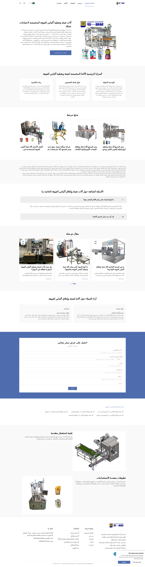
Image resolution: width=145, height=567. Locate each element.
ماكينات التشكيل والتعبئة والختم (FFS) (68, 539)
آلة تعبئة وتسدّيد (74, 533)
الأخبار (65, 3)
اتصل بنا (59, 3)
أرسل (72, 388)
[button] (74, 283)
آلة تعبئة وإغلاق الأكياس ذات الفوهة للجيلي (82, 411)
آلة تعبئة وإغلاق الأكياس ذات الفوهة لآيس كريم (110, 411)
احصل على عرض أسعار (61, 52)
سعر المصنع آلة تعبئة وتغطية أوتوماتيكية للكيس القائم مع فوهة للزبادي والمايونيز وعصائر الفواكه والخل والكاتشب (113, 148)
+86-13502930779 (44, 541)
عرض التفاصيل (113, 132)
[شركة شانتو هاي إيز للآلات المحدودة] (120, 3)
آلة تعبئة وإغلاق (75, 536)
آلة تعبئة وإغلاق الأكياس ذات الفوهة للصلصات (80, 415)
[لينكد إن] (115, 554)
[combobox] (118, 359)
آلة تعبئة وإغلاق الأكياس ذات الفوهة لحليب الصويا (109, 415)
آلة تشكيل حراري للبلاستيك (71, 542)
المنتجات (72, 3)
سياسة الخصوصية (56, 563)
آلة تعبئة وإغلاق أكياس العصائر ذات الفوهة (56, 411)
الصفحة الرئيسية (89, 3)
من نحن (80, 3)
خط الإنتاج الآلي (74, 545)
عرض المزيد (121, 278)
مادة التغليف (75, 548)
